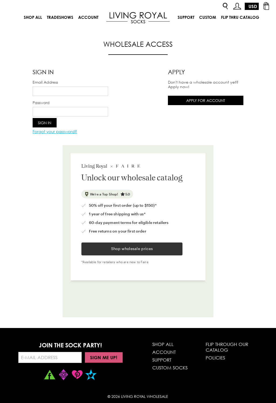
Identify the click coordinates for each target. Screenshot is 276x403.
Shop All (33, 17)
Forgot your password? (55, 131)
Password (41, 102)
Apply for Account (205, 100)
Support (186, 17)
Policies (215, 358)
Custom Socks (170, 367)
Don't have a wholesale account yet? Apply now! (203, 84)
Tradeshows (60, 17)
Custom (207, 17)
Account (88, 17)
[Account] (237, 6)
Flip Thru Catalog (240, 17)
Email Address (45, 82)
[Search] (225, 6)
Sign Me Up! (103, 357)
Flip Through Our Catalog (227, 347)
